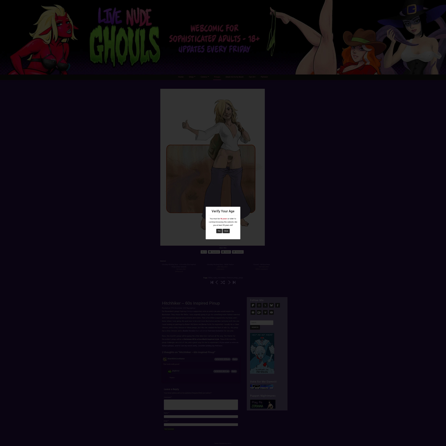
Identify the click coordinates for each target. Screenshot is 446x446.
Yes (219, 231)
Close (226, 231)
